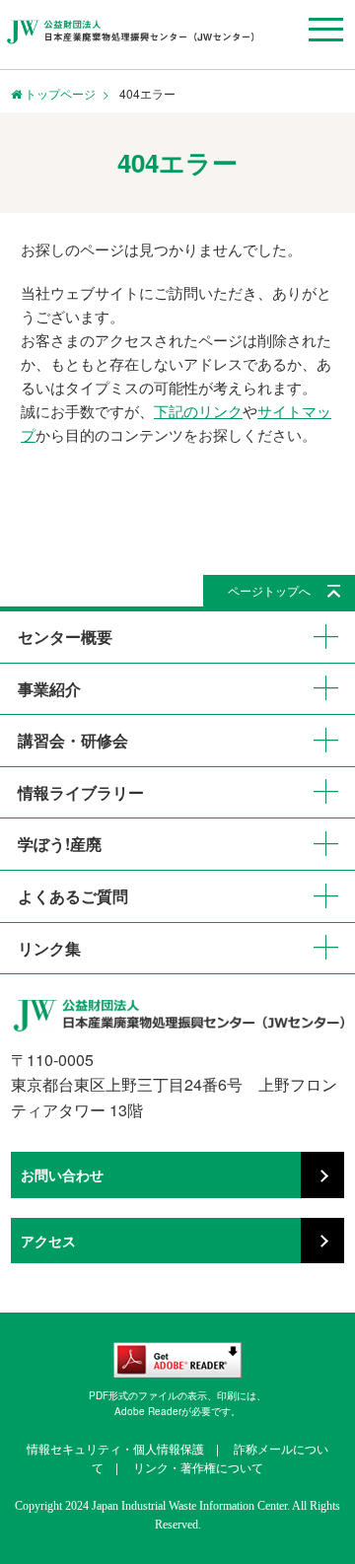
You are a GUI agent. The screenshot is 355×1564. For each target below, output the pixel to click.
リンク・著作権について (198, 1466)
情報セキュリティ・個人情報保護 (115, 1448)
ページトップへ (269, 590)
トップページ (59, 93)
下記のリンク (198, 410)
